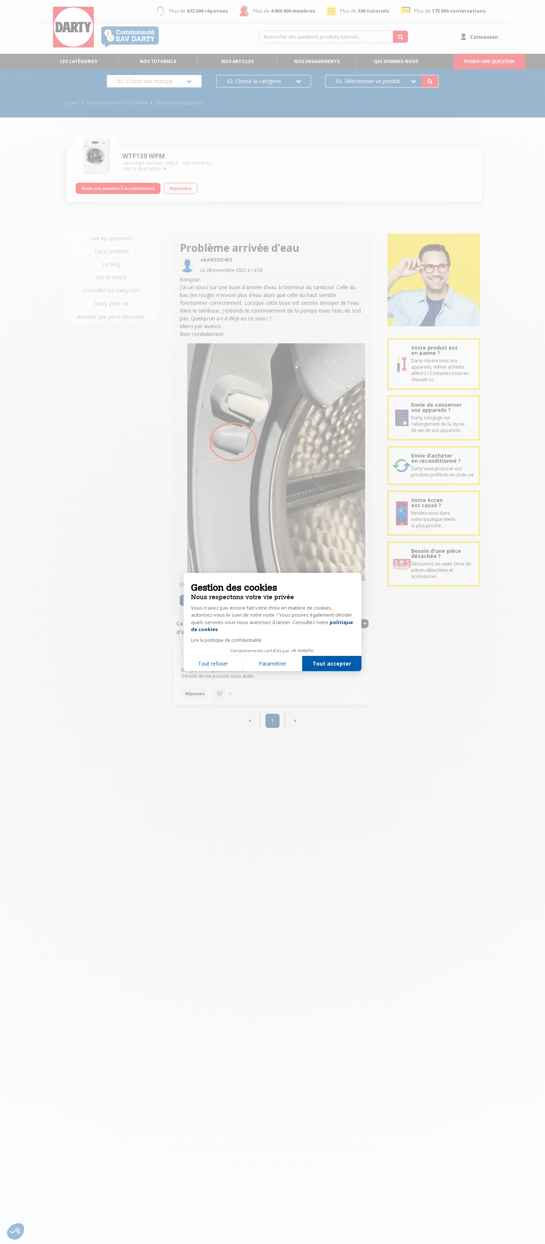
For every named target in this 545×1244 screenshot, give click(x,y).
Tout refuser (213, 663)
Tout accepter (332, 663)
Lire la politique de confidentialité (226, 640)
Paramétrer (272, 663)
